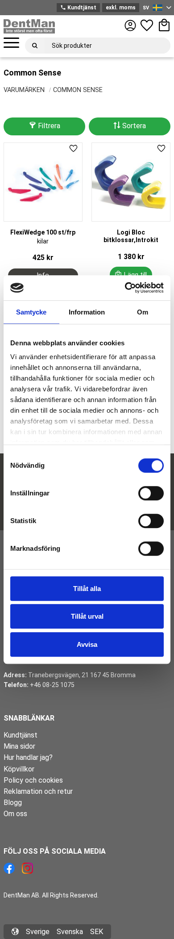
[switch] (151, 493)
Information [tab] (87, 312)
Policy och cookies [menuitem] (33, 780)
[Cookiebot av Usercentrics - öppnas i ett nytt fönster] (125, 287)
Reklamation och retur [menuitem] (38, 791)
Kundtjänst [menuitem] (20, 735)
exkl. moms (121, 7)
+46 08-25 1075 (52, 684)
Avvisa (87, 644)
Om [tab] (142, 312)
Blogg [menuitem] (13, 802)
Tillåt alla (87, 588)
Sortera (134, 126)
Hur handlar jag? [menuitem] (28, 757)
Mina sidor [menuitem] (19, 746)
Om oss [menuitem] (15, 813)
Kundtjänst (78, 7)
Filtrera (49, 126)
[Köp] (131, 275)
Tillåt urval (87, 616)
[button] (11, 43)
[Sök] (35, 46)
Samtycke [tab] (31, 312)
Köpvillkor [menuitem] (19, 769)
